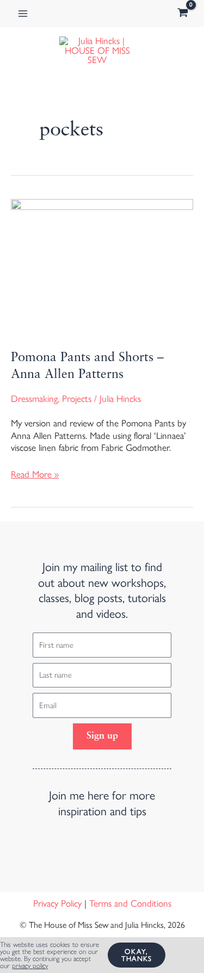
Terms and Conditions (130, 903)
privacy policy (30, 966)
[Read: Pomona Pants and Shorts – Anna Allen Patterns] (102, 266)
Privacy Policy (57, 903)
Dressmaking (34, 398)
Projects (76, 398)
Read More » (35, 474)
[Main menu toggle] (23, 14)
